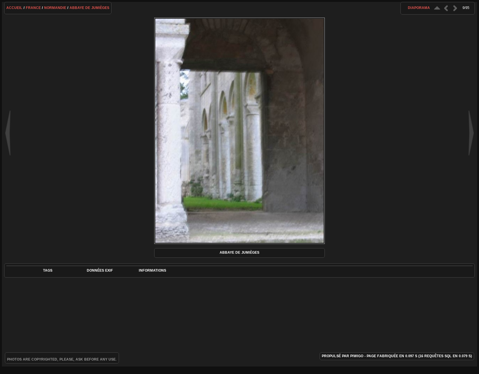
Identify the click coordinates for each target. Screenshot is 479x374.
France (33, 8)
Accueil (14, 8)
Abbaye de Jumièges (89, 8)
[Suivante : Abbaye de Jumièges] (455, 8)
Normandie (55, 8)
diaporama (419, 8)
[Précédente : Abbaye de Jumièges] (446, 8)
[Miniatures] (437, 8)
